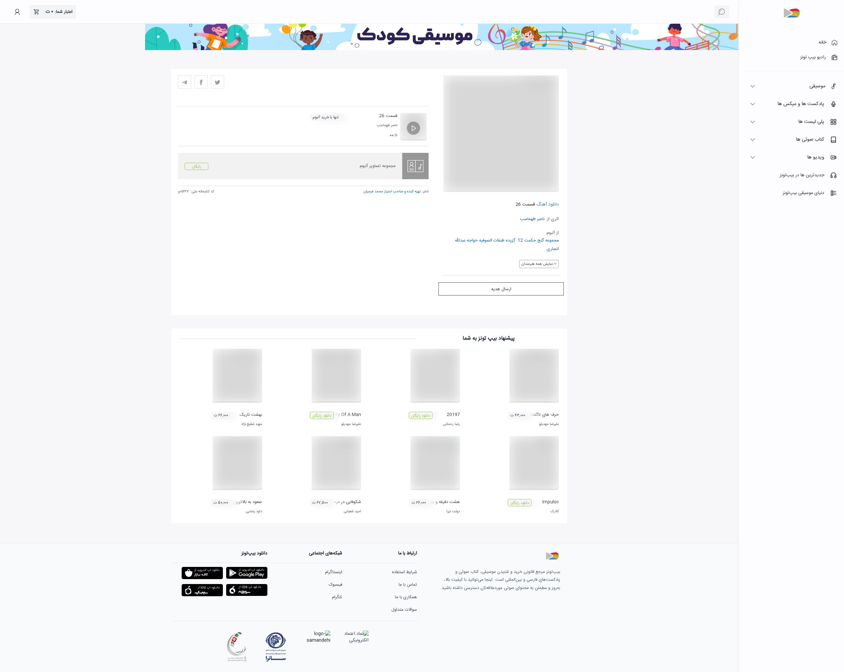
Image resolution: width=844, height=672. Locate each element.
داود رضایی (254, 512)
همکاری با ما (406, 597)
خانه (822, 42)
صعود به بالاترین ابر (245, 502)
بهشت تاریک (251, 414)
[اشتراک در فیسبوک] (201, 82)
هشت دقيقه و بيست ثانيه (437, 502)
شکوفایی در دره (347, 502)
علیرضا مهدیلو (549, 424)
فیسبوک (335, 584)
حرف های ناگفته (544, 414)
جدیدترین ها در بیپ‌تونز (802, 175)
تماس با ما (408, 584)
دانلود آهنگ (547, 205)
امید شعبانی (352, 512)
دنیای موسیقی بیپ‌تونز (803, 193)
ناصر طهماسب (532, 219)
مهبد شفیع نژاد (251, 424)
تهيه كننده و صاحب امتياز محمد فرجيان (392, 192)
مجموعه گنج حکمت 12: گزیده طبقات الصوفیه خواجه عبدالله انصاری (507, 245)
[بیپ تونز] (791, 13)
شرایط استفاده (404, 572)
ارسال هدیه (501, 289)
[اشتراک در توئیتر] (217, 82)
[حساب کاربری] (17, 12)
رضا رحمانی (451, 424)
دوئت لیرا (453, 512)
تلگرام (337, 597)
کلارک (555, 512)
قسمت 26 (388, 116)
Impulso (550, 502)
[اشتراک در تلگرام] (184, 82)
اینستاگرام (333, 572)
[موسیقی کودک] (441, 49)
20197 (453, 414)
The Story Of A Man (340, 414)
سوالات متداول (404, 609)
